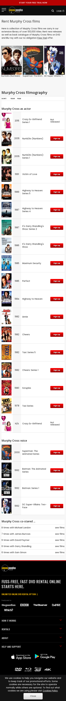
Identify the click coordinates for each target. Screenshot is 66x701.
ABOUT (5, 638)
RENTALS (6, 629)
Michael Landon (23, 527)
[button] (52, 11)
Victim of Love (29, 174)
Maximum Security (31, 263)
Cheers (26, 334)
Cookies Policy (50, 690)
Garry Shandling (23, 546)
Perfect (26, 281)
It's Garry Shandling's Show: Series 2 (33, 228)
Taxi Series (27, 405)
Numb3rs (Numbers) (10, 76)
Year (12, 98)
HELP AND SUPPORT (11, 646)
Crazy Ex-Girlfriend (32, 423)
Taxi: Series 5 (29, 352)
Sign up (56, 138)
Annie (25, 316)
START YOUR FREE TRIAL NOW (33, 2)
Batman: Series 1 (30, 488)
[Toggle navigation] (5, 9)
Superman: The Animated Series (38, 76)
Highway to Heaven (32, 298)
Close (33, 696)
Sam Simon (20, 552)
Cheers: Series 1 (30, 370)
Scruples (26, 388)
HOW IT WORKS (9, 620)
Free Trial (42, 38)
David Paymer (22, 540)
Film (19, 98)
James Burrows (22, 534)
